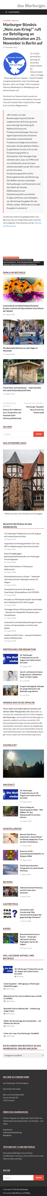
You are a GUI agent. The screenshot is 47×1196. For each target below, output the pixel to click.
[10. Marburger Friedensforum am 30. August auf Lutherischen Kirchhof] (10, 655)
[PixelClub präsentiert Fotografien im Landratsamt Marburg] (10, 866)
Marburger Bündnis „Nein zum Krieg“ (18, 260)
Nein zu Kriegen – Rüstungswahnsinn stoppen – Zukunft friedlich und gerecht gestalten (22, 263)
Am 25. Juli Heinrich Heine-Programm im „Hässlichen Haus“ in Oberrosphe (31, 674)
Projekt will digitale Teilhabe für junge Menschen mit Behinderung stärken (32, 688)
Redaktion (7, 1135)
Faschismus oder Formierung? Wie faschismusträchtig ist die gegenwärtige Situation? (30, 913)
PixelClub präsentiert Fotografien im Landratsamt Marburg (31, 868)
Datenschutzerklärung (12, 1132)
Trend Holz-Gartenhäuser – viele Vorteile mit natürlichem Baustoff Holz (22, 389)
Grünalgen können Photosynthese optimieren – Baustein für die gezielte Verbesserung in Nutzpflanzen (23, 612)
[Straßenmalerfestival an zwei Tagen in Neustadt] (23, 333)
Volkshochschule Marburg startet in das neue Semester (31, 890)
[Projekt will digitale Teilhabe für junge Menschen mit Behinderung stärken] (10, 686)
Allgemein (7, 20)
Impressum (7, 1129)
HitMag (27, 1193)
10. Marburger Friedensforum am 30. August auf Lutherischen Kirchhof (30, 659)
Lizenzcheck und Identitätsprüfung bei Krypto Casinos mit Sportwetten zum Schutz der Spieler (23, 308)
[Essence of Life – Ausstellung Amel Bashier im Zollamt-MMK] (10, 851)
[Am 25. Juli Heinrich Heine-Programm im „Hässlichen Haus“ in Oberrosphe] (10, 672)
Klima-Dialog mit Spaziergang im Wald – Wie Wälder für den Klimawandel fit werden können (31, 812)
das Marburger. (22, 1189)
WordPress (16, 1193)
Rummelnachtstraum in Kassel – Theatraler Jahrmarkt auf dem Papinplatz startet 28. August (22, 579)
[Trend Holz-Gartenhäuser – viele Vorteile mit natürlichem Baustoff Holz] (23, 372)
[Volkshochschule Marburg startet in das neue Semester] (10, 888)
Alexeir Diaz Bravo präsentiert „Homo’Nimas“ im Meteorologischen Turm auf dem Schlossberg (31, 838)
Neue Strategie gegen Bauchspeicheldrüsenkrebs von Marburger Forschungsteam (21, 556)
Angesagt (15, 20)
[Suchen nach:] (23, 434)
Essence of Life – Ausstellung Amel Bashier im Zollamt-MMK (32, 853)
